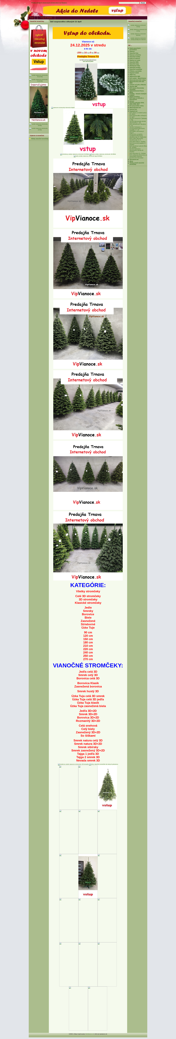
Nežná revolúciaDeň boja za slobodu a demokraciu (137, 98)
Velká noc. (133, 74)
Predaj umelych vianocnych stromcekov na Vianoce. (49, 3)
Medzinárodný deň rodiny (138, 80)
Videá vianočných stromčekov (135, 49)
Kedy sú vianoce (135, 58)
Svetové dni (133, 109)
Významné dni (134, 159)
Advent (132, 101)
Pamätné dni (133, 111)
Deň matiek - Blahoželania (138, 78)
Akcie (131, 161)
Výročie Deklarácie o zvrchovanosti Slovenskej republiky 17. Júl (137, 128)
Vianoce (132, 51)
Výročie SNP (133, 86)
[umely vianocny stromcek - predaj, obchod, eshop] (39, 72)
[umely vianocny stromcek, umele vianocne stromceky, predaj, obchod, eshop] (88, 38)
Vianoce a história (135, 55)
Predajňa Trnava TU (88, 56)
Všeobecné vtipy (135, 65)
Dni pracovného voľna (137, 105)
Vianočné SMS (134, 62)
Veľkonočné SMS (135, 76)
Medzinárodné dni (135, 107)
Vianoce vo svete (135, 60)
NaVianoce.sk (90, 1034)
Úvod (31, 18)
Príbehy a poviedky (136, 71)
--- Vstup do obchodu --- (46, 18)
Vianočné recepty (135, 67)
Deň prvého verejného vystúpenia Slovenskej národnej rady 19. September (138, 135)
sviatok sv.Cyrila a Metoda (138, 84)
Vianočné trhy (134, 53)
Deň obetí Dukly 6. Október (137, 141)
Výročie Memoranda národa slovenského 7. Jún (138, 122)
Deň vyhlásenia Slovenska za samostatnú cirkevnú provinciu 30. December (138, 156)
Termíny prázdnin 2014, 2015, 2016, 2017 (137, 103)
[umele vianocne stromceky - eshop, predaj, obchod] (137, 26)
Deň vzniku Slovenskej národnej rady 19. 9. (136, 139)
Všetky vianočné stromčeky (39, 138)
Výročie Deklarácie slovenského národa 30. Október (137, 150)
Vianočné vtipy (134, 64)
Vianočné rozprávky (136, 69)
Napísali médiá (134, 73)
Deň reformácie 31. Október (138, 153)
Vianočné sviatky (135, 56)
